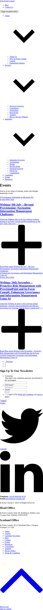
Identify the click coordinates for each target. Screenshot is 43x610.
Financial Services (16, 169)
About (7, 531)
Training (13, 115)
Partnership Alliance (17, 63)
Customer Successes (12, 536)
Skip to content (5, 609)
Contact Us (9, 7)
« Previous (9, 362)
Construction (14, 173)
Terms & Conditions (12, 553)
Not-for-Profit (15, 166)
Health (12, 164)
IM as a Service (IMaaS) (19, 117)
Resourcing (14, 113)
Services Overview (17, 106)
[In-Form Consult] (7, 1)
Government (14, 162)
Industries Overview (17, 160)
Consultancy (14, 108)
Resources (9, 179)
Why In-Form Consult (18, 59)
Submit (3, 401)
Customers (9, 175)
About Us (13, 57)
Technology (14, 110)
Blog (6, 5)
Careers (12, 61)
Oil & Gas (13, 171)
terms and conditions (25, 394)
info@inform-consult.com (15, 499)
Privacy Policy (10, 551)
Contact (8, 540)
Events (7, 177)
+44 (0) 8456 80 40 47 (17, 497)
